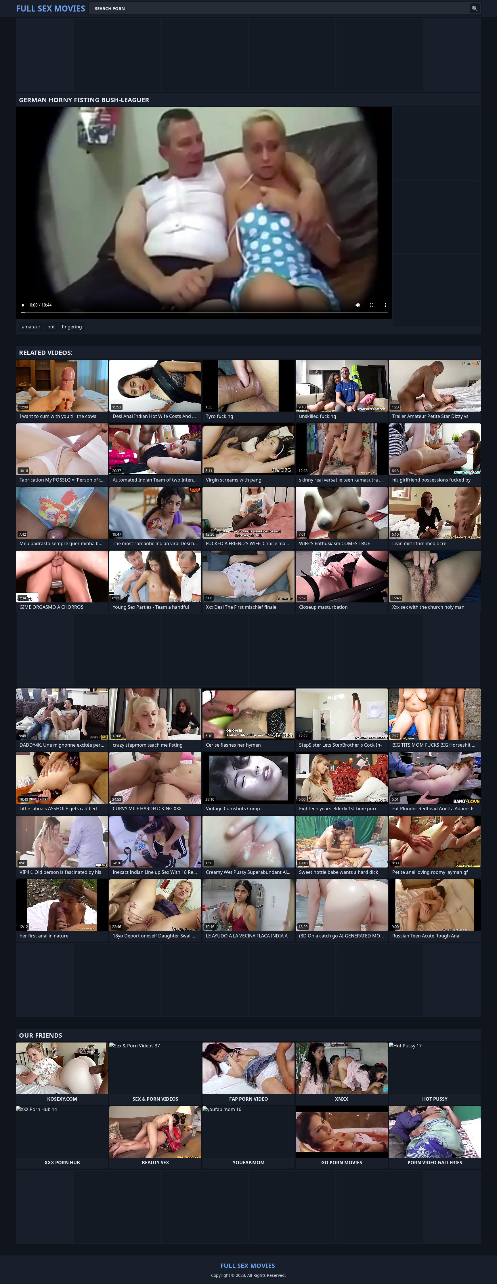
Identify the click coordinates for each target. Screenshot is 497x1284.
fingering (72, 327)
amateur (31, 327)
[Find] (475, 8)
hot (51, 327)
